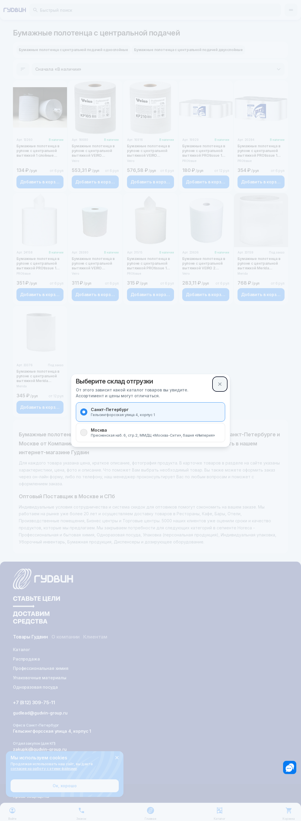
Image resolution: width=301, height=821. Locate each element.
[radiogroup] (150, 422)
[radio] (83, 411)
